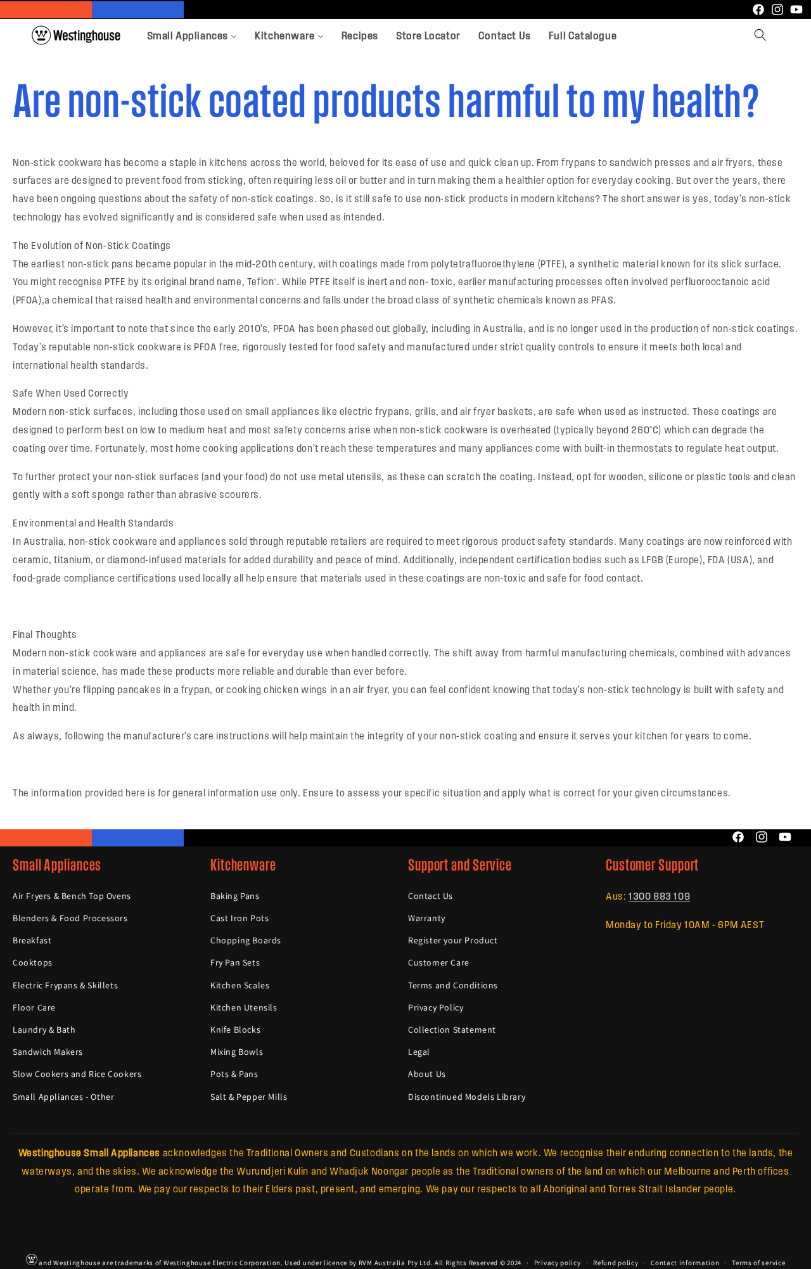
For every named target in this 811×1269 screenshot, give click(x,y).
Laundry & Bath (44, 1029)
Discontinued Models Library (466, 1096)
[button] (760, 35)
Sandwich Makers (48, 1052)
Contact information (685, 1262)
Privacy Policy (435, 1007)
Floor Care (34, 1007)
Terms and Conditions (453, 985)
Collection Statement (452, 1029)
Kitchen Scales (239, 985)
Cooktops (33, 963)
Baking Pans (235, 896)
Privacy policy (557, 1262)
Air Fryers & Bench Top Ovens (72, 896)
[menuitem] (192, 34)
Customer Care (438, 963)
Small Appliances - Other (63, 1096)
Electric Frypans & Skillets (65, 985)
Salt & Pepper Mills (248, 1096)
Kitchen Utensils (244, 1007)
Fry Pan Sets (235, 963)
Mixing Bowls (236, 1052)
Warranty (426, 918)
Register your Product (453, 941)
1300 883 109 (659, 896)
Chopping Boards (245, 941)
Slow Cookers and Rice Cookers (77, 1074)
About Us (427, 1074)
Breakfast (32, 941)
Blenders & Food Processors (70, 918)
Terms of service (758, 1262)
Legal (419, 1052)
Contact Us (430, 896)
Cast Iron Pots (239, 918)
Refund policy (615, 1262)
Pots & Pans (234, 1074)
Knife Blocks (235, 1029)
